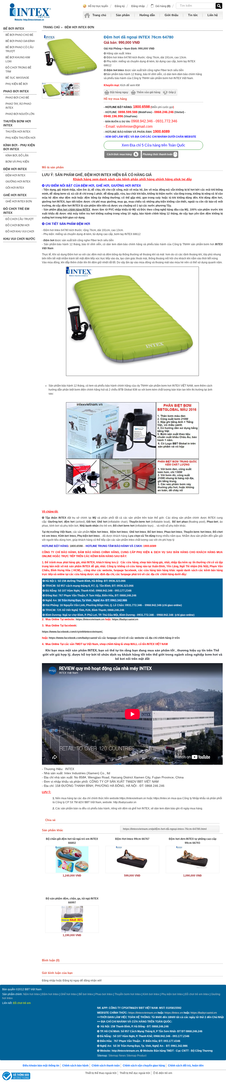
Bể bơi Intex (86, 994)
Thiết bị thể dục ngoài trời (135, 1073)
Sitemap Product (136, 1055)
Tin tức (193, 15)
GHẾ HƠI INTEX (14, 195)
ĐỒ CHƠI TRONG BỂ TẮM (18, 69)
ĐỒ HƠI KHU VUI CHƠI (20, 231)
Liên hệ (212, 15)
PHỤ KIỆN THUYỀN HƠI (20, 137)
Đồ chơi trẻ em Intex (197, 994)
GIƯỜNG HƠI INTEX (18, 181)
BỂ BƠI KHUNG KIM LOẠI (18, 59)
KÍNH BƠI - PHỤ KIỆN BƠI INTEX (19, 147)
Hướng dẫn (147, 15)
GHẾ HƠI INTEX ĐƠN (19, 201)
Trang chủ (99, 15)
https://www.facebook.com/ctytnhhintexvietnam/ (72, 631)
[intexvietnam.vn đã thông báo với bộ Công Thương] (15, 1076)
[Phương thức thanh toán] (160, 155)
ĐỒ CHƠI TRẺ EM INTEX (16, 210)
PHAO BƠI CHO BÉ (17, 97)
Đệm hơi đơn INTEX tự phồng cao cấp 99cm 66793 (192, 840)
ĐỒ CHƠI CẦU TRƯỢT (20, 219)
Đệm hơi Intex (50, 994)
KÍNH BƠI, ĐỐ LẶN (17, 155)
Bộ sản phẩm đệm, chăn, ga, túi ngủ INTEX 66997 (72, 900)
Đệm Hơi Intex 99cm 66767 (132, 838)
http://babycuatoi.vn (124, 802)
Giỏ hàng (162, 6)
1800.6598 (76, 546)
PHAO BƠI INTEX (16, 91)
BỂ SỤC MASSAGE (17, 77)
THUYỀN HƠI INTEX (18, 131)
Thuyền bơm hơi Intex (128, 994)
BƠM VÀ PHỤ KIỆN (17, 161)
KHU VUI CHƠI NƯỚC (19, 239)
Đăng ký (120, 6)
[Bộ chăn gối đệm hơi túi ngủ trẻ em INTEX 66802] (72, 859)
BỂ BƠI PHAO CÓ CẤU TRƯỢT (20, 49)
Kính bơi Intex (67, 535)
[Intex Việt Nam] (30, 12)
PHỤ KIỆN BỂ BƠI (17, 83)
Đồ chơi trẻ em (22, 1003)
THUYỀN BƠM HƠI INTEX (17, 123)
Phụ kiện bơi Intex (88, 535)
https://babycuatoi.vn (125, 619)
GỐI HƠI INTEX (15, 187)
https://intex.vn (161, 798)
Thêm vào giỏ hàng (148, 92)
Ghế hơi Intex (69, 994)
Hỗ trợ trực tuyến (98, 6)
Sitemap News (117, 1055)
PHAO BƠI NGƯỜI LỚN (20, 114)
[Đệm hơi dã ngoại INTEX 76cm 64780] (51, 97)
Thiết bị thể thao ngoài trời (101, 1073)
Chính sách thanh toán (106, 1065)
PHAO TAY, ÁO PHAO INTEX (18, 105)
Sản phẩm (123, 15)
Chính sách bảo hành (75, 1065)
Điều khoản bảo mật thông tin (41, 1065)
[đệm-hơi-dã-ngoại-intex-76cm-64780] (132, 375)
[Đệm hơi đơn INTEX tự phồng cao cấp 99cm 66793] (192, 859)
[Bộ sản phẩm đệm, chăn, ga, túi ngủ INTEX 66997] (72, 919)
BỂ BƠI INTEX (13, 28)
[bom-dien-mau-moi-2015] (70, 95)
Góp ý (172, 92)
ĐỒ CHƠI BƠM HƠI (17, 225)
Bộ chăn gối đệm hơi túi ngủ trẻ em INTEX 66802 (72, 840)
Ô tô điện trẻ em (162, 1073)
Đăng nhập (138, 6)
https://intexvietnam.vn (90, 619)
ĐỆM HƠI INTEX (15, 169)
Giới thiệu (171, 15)
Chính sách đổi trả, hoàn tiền (185, 1065)
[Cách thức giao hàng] (122, 155)
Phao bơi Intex (104, 994)
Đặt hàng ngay (119, 92)
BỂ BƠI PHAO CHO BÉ (19, 34)
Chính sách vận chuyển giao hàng (144, 1065)
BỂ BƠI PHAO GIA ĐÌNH (20, 41)
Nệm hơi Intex (31, 994)
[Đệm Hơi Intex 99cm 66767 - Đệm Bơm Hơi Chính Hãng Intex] (132, 859)
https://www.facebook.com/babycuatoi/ (73, 637)
